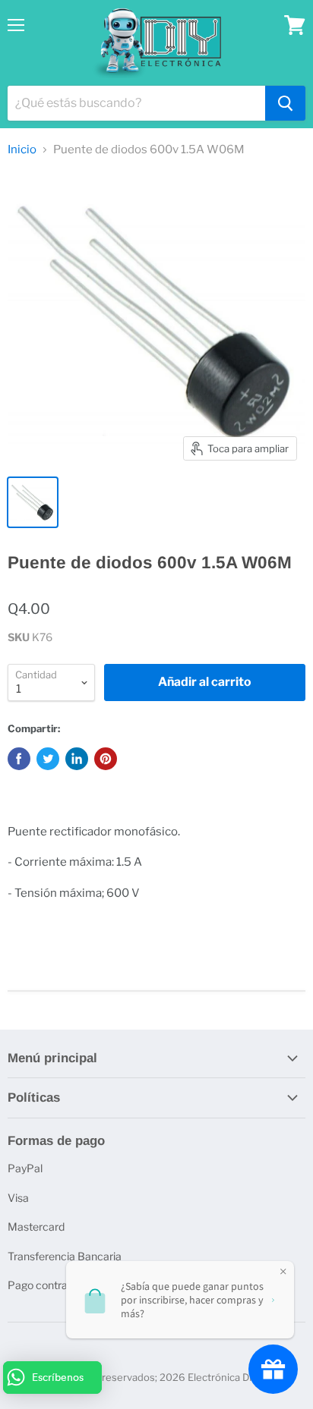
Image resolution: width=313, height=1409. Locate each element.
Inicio (22, 149)
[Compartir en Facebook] (19, 758)
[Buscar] (285, 103)
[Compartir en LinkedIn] (76, 758)
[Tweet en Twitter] (47, 758)
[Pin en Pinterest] (105, 758)
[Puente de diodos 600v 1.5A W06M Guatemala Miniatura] (32, 502)
